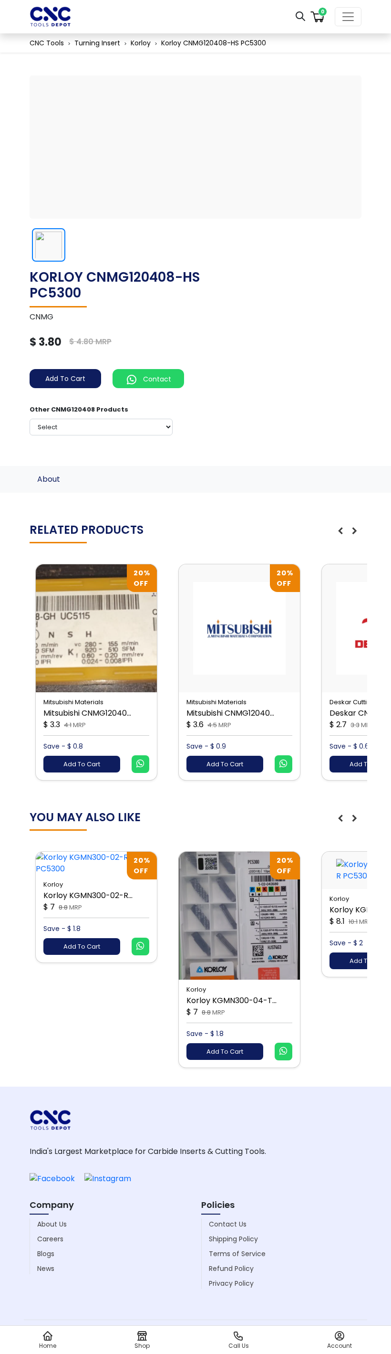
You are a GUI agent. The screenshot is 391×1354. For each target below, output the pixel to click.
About (48, 479)
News (45, 1268)
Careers (50, 1239)
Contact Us (228, 1224)
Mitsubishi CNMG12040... (87, 713)
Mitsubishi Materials (73, 702)
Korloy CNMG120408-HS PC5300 (213, 43)
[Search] (300, 16)
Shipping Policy (233, 1239)
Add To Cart (65, 378)
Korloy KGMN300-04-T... (231, 1000)
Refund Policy (231, 1268)
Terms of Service (237, 1254)
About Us (52, 1224)
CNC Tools (47, 43)
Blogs (45, 1254)
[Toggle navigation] (348, 16)
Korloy (141, 43)
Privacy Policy (231, 1283)
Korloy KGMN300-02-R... (88, 895)
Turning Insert (97, 43)
